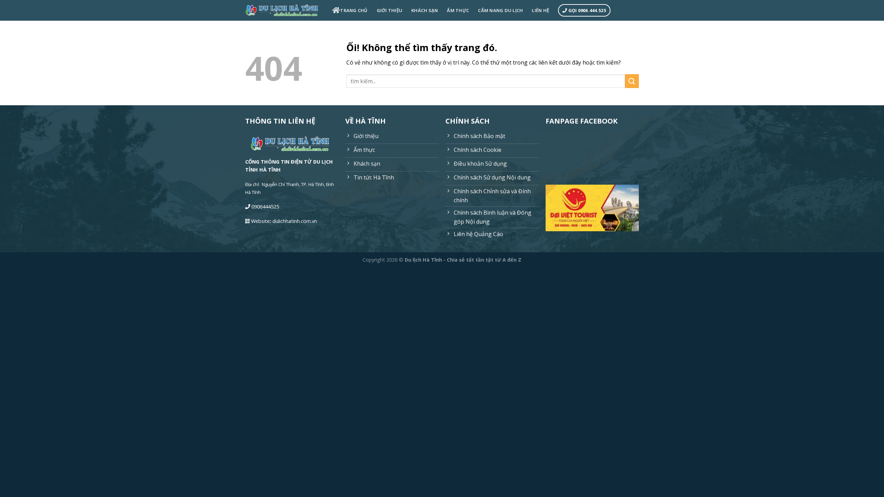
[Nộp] (632, 81)
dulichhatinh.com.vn (294, 221)
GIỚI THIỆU (390, 10)
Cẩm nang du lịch (500, 10)
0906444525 (265, 206)
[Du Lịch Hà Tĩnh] (283, 10)
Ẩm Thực (458, 10)
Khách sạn (424, 10)
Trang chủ (353, 10)
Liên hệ (540, 10)
